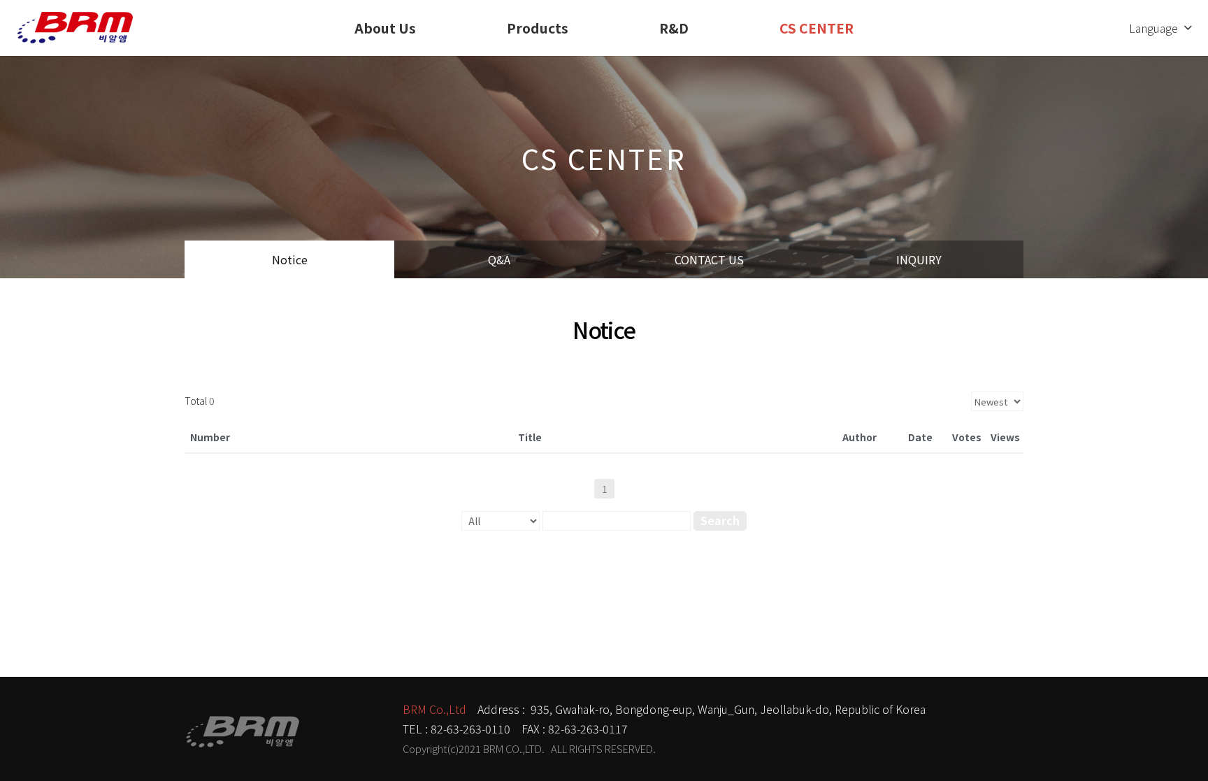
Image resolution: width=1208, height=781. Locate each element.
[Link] (75, 27)
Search (720, 520)
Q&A (499, 259)
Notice (290, 259)
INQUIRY (919, 259)
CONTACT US (709, 259)
